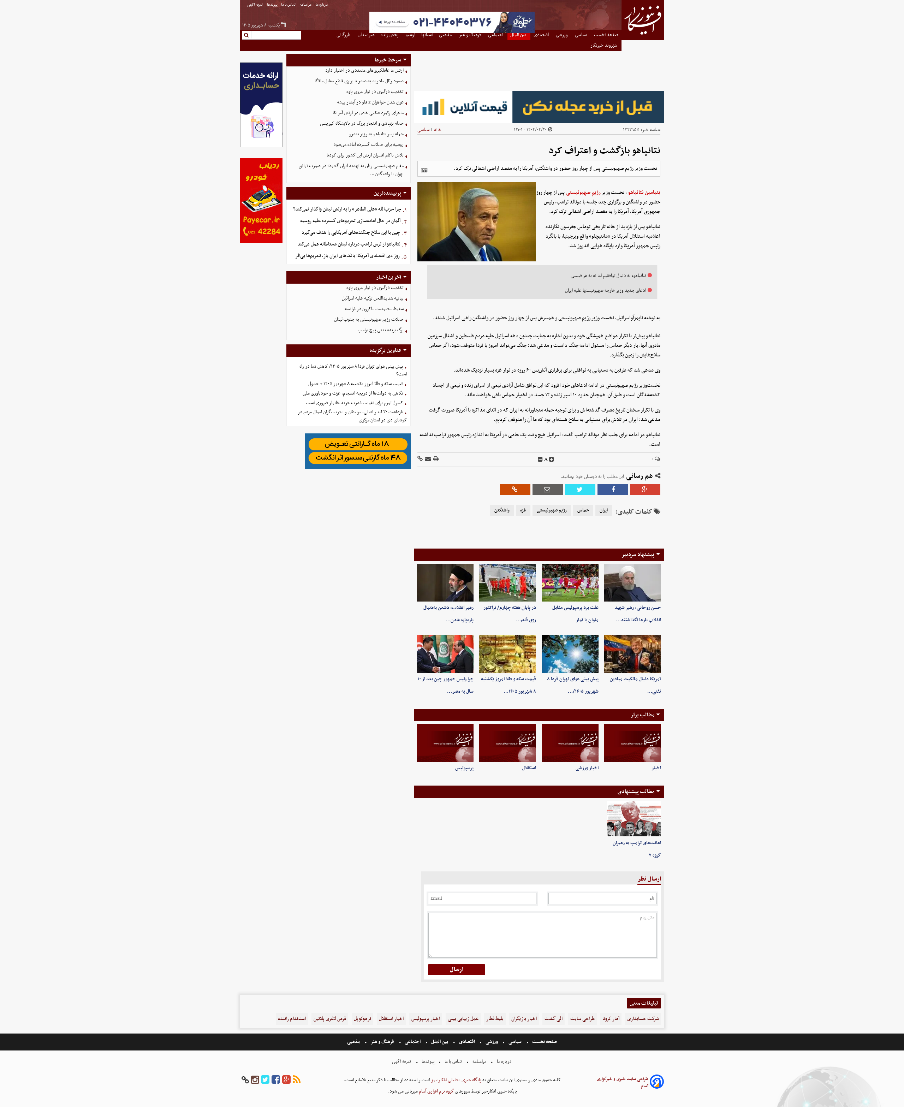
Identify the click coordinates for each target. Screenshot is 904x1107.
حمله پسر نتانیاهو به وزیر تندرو (376, 134)
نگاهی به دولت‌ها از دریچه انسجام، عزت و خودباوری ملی (353, 393)
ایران (604, 510)
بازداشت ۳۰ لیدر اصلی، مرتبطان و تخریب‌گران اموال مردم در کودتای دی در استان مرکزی (352, 416)
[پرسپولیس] (445, 743)
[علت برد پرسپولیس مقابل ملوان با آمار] (570, 583)
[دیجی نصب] (261, 242)
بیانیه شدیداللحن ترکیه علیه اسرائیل (373, 298)
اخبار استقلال (391, 1018)
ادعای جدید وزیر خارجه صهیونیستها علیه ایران (605, 290)
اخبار (656, 768)
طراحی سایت (582, 1018)
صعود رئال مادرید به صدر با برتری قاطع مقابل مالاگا (359, 81)
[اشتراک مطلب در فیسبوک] (612, 489)
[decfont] (540, 459)
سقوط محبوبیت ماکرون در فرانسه (374, 309)
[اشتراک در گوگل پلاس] (645, 489)
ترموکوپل (362, 1018)
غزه (523, 510)
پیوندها (272, 4)
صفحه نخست (544, 1042)
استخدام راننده (292, 1018)
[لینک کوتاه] (420, 459)
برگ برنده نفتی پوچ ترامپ (381, 330)
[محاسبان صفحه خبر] (261, 146)
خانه (437, 130)
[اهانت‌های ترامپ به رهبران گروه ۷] (634, 819)
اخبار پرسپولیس (425, 1018)
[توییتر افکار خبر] (265, 1080)
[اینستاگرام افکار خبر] (255, 1080)
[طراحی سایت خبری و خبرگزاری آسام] (657, 1083)
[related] (424, 170)
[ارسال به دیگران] (427, 459)
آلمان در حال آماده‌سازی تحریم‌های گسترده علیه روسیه (350, 221)
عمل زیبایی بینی (463, 1018)
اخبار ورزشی (587, 768)
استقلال (529, 768)
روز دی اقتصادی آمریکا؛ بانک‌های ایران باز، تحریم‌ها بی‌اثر (347, 255)
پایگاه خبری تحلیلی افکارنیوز (455, 1080)
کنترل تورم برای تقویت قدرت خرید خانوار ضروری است (354, 403)
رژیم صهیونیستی (583, 192)
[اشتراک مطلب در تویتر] (580, 489)
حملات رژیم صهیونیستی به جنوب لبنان (369, 319)
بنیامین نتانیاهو (644, 192)
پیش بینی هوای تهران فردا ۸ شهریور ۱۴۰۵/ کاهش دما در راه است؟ (353, 370)
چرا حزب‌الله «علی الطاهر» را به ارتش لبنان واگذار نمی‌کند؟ (347, 209)
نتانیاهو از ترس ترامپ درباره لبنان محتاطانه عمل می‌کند (348, 244)
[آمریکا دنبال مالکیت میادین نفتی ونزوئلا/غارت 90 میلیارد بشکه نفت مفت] (632, 654)
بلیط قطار (495, 1018)
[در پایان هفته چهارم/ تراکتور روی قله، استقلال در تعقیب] (507, 583)
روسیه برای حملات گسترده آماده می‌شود (368, 145)
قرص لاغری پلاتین (330, 1018)
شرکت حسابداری (643, 1018)
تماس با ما (288, 4)
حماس (583, 510)
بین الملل (439, 1042)
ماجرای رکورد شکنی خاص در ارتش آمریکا (368, 113)
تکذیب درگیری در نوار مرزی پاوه (375, 92)
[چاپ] (435, 459)
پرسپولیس (464, 768)
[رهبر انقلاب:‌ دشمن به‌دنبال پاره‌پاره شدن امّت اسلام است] (445, 583)
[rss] (297, 1080)
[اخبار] (632, 743)
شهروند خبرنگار (604, 45)
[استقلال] (507, 743)
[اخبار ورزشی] (570, 743)
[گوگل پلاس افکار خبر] (286, 1080)
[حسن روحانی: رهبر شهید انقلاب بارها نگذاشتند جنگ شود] (632, 583)
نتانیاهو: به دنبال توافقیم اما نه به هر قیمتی (608, 276)
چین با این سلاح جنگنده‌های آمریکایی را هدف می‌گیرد (351, 232)
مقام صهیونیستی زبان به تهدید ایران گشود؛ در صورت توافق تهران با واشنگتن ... (351, 170)
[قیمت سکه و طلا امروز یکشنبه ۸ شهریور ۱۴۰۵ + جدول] (507, 654)
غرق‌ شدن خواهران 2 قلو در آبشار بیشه (370, 102)
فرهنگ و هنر (382, 1042)
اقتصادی (467, 1042)
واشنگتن (502, 510)
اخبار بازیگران (524, 1018)
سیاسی (423, 130)
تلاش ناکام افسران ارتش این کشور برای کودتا (365, 155)
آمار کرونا (610, 1018)
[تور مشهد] (452, 32)
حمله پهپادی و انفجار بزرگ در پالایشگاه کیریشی (362, 123)
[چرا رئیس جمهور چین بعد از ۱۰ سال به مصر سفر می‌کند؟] (445, 654)
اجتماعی (413, 1042)
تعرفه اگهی (255, 4)
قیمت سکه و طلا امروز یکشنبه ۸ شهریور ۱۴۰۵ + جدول (355, 384)
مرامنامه (306, 4)
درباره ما (322, 4)
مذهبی (354, 1042)
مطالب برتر (642, 715)
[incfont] (551, 459)
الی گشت (554, 1018)
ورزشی (491, 1042)
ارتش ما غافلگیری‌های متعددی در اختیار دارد (364, 70)
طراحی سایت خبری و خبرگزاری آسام (622, 1083)
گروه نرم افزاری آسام (436, 1091)
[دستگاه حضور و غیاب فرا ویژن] (358, 467)
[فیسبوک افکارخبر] (276, 1080)
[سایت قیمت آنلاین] (539, 107)
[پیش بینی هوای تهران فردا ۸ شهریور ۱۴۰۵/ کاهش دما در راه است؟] (570, 654)
